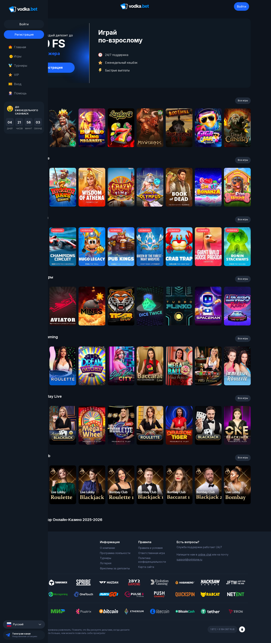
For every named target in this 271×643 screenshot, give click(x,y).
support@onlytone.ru (189, 559)
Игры (16, 56)
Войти (241, 6)
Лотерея (105, 563)
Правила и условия (150, 547)
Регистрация (24, 34)
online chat (204, 554)
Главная (20, 47)
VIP (16, 75)
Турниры (20, 65)
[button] (24, 624)
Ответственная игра (151, 553)
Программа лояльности (115, 553)
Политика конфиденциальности (152, 559)
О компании (107, 547)
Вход (18, 84)
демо (63, 137)
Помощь (20, 93)
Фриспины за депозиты (115, 568)
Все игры (243, 100)
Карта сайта (146, 566)
